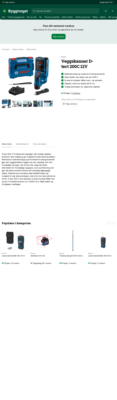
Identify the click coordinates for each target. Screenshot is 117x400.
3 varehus (76, 93)
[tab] (7, 144)
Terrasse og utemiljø (52, 17)
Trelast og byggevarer (16, 17)
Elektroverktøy (67, 17)
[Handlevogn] (105, 11)
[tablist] (29, 144)
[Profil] (112, 11)
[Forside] (15, 11)
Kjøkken (103, 17)
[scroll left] (109, 223)
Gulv (3, 17)
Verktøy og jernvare (82, 17)
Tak (40, 17)
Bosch (63, 56)
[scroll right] (113, 223)
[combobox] (65, 11)
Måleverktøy (31, 49)
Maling (95, 17)
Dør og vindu (32, 17)
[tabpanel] (29, 168)
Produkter (5, 49)
